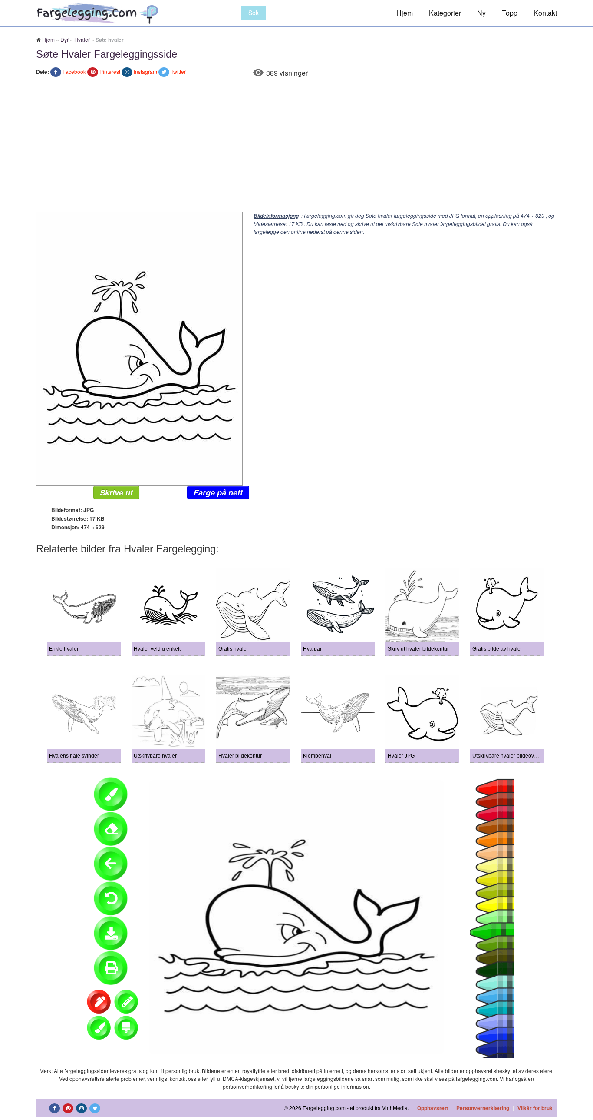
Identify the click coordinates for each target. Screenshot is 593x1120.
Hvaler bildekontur (240, 756)
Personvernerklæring (482, 1108)
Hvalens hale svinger (74, 756)
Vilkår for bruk (535, 1108)
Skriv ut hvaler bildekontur (418, 649)
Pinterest (109, 71)
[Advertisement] (296, 146)
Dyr (64, 39)
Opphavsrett (432, 1108)
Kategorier (445, 13)
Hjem (404, 13)
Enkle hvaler (64, 649)
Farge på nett (218, 492)
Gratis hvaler (233, 649)
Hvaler (82, 39)
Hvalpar (312, 649)
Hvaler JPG (401, 756)
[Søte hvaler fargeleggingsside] (139, 348)
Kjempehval (317, 756)
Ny (481, 13)
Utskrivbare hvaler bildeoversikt (509, 756)
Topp (509, 13)
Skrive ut (116, 492)
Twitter (178, 71)
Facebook (74, 71)
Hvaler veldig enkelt (157, 649)
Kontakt (545, 13)
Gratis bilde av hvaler (497, 649)
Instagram (145, 71)
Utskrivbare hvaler (155, 756)
